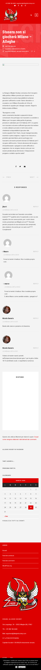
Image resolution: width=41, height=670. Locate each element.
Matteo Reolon (10, 46)
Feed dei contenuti (8, 555)
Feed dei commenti (8, 560)
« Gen (6, 516)
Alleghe (8, 49)
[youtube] (21, 5)
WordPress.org (7, 566)
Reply (36, 207)
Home (4, 658)
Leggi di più (22, 667)
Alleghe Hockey (10, 51)
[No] (39, 664)
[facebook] (18, 5)
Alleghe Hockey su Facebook (12, 449)
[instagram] (25, 5)
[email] (15, 5)
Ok (16, 667)
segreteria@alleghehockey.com (26, 3)
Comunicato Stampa (18, 49)
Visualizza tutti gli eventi (13, 520)
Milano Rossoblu (23, 51)
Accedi (4, 550)
